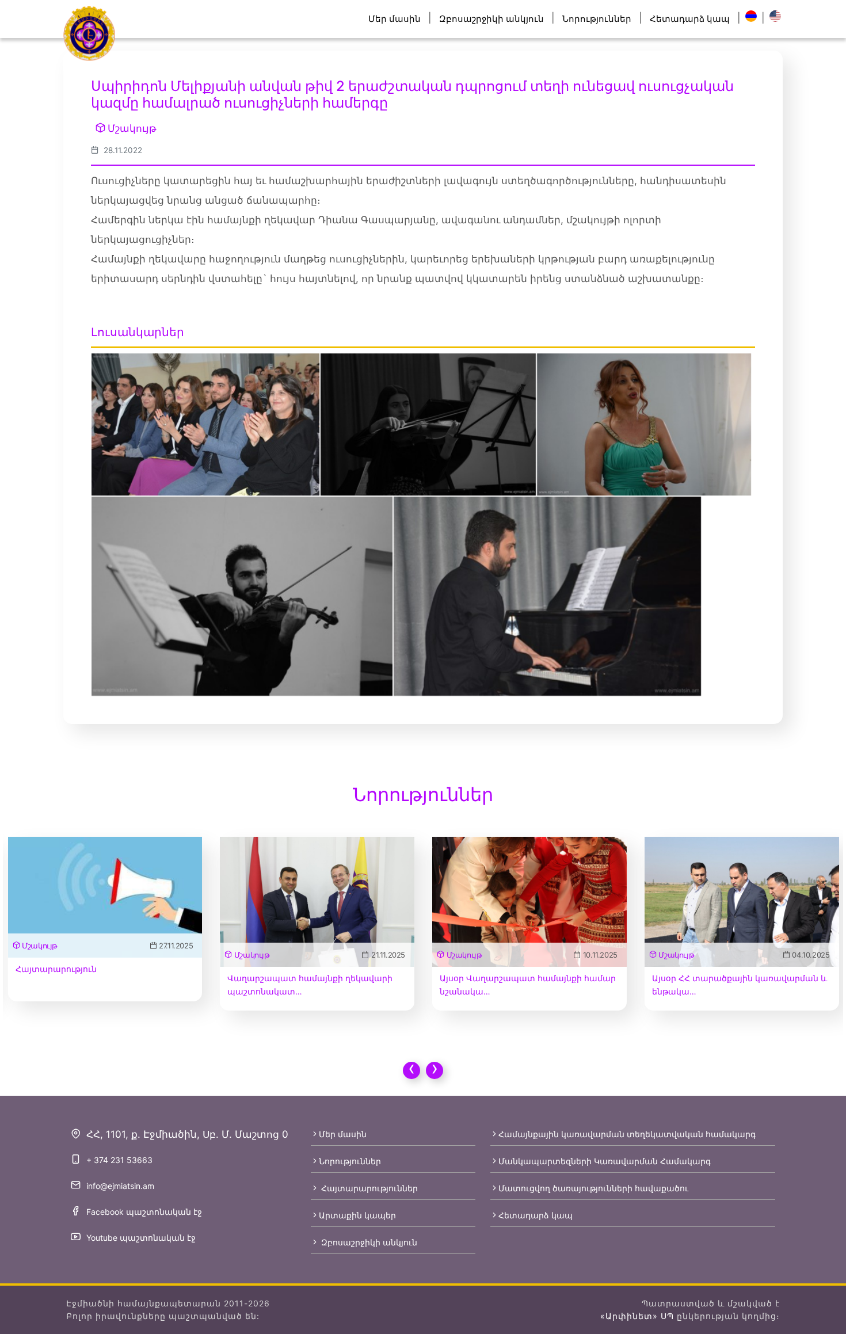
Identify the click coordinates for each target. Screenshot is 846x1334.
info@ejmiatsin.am (120, 1186)
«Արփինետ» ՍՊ (637, 1316)
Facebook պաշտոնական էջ (144, 1212)
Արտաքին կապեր (357, 1215)
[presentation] (411, 1070)
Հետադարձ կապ (690, 18)
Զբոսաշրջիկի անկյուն (491, 18)
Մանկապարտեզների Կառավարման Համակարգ (604, 1161)
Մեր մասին (394, 18)
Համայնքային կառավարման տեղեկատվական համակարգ (627, 1134)
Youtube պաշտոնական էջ (141, 1237)
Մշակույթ (132, 128)
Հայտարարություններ (368, 1188)
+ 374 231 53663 (119, 1160)
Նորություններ (596, 18)
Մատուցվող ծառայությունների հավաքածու (593, 1188)
